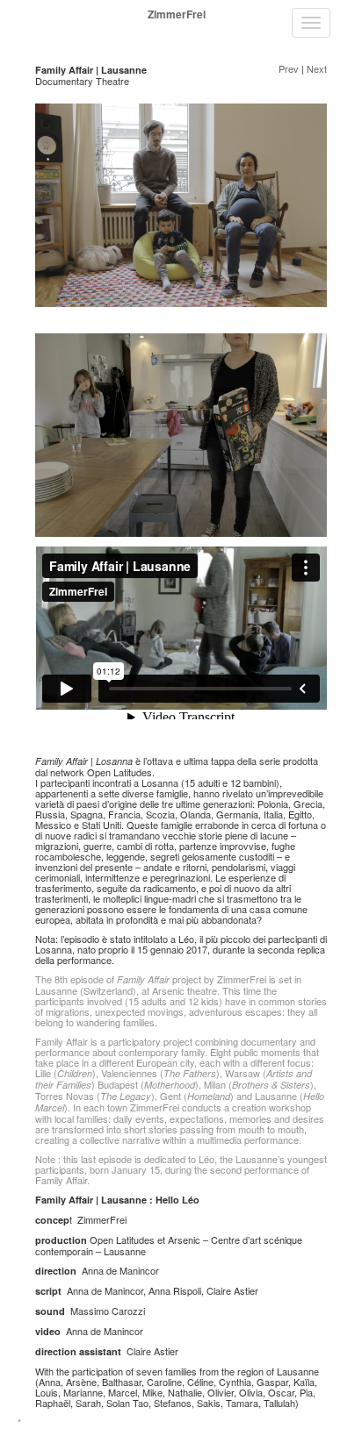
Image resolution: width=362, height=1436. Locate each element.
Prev (289, 68)
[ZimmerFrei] (31, 14)
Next (317, 68)
